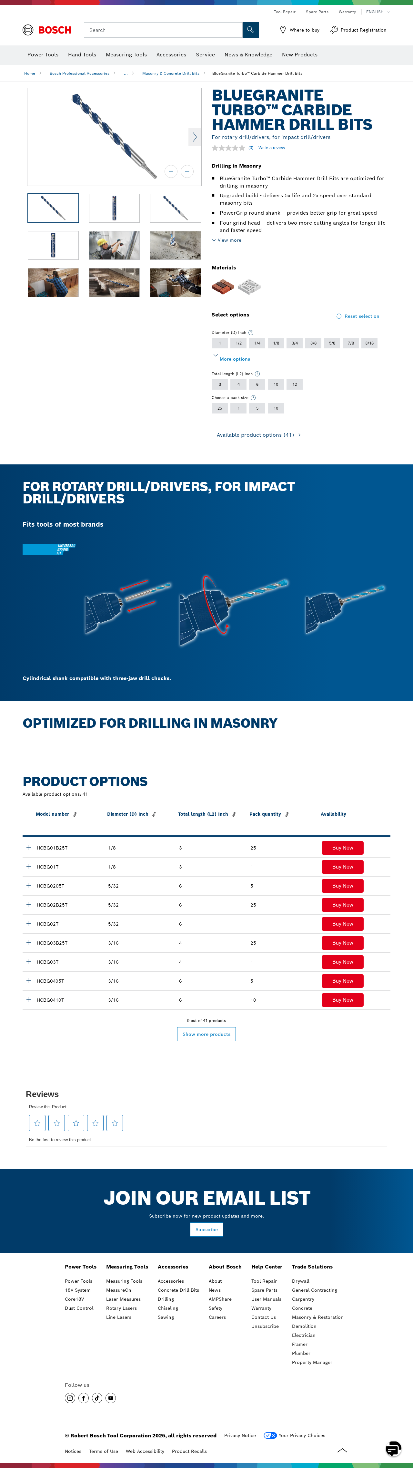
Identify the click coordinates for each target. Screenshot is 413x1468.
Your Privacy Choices (302, 1435)
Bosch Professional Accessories (79, 73)
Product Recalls (189, 1451)
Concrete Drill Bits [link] (178, 1290)
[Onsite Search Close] (237, 30)
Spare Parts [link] (264, 1290)
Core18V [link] (74, 1299)
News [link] (215, 1290)
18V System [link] (78, 1290)
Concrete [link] (302, 1308)
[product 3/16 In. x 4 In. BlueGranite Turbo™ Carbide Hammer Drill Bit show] (28, 961)
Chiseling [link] (168, 1308)
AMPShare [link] (220, 1299)
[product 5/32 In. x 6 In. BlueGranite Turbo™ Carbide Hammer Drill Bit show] (28, 923)
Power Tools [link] (80, 1266)
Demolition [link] (304, 1326)
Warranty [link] (261, 1308)
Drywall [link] (300, 1281)
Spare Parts (317, 11)
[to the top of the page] (403, 1430)
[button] (343, 848)
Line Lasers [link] (118, 1317)
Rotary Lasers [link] (121, 1308)
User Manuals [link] (266, 1299)
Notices (73, 1451)
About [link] (215, 1281)
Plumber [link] (301, 1353)
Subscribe (207, 1229)
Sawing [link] (166, 1317)
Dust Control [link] (79, 1308)
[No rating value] (230, 148)
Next (194, 137)
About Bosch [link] (225, 1266)
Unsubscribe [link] (265, 1326)
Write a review (271, 147)
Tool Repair (285, 11)
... (126, 73)
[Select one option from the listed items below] (251, 332)
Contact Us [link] (263, 1317)
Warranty (347, 11)
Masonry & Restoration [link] (318, 1317)
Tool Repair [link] (264, 1281)
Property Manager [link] (312, 1362)
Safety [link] (215, 1308)
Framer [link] (299, 1344)
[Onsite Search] (251, 30)
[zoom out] (187, 171)
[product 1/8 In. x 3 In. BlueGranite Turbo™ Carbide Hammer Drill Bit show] (28, 866)
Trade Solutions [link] (312, 1266)
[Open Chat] (393, 1448)
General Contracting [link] (314, 1290)
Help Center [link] (266, 1266)
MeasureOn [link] (118, 1290)
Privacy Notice (240, 1435)
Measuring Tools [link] (127, 1266)
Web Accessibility (145, 1451)
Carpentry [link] (303, 1299)
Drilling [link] (166, 1299)
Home (29, 73)
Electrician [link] (304, 1335)
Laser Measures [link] (123, 1299)
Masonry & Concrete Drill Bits (170, 73)
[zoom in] (171, 171)
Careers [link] (217, 1317)
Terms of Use (103, 1451)
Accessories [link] (173, 1266)
